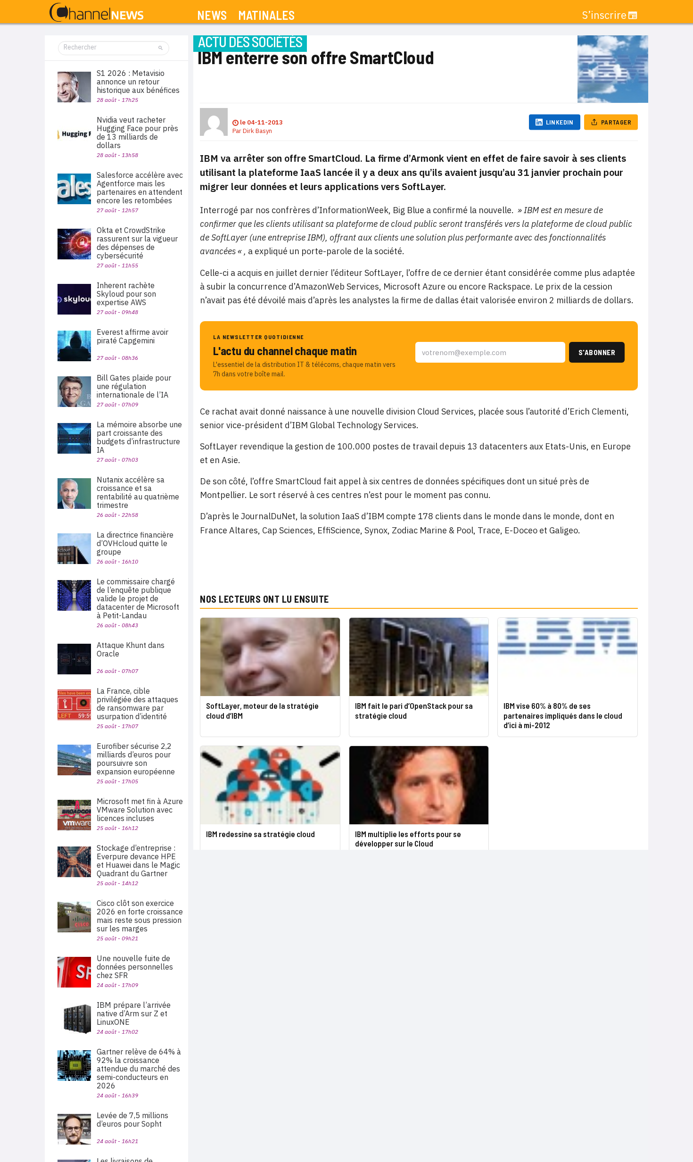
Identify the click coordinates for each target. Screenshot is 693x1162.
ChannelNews (96, 13)
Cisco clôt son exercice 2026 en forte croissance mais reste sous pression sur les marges (140, 915)
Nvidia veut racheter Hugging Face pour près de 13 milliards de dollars (137, 132)
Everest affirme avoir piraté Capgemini (132, 336)
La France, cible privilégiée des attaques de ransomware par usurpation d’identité (137, 703)
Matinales (266, 15)
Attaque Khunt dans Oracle (131, 649)
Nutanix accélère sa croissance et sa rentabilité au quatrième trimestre (138, 492)
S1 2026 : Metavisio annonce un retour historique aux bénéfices (138, 81)
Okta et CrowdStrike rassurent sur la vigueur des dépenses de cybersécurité (137, 242)
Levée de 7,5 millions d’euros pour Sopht (132, 1120)
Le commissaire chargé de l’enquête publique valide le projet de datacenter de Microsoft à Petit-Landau (138, 598)
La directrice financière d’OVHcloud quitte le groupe (135, 543)
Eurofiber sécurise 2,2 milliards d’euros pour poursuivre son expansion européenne (136, 758)
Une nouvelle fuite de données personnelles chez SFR (135, 967)
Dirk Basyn (257, 131)
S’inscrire (604, 15)
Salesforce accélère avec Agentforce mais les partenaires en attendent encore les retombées (140, 187)
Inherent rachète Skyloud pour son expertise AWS (126, 294)
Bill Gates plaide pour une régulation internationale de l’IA (134, 386)
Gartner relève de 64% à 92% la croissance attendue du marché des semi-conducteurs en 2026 (139, 1068)
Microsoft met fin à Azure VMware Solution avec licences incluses (140, 810)
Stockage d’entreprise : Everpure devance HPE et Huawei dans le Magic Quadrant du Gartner (138, 860)
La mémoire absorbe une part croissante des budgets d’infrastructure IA (139, 437)
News (212, 15)
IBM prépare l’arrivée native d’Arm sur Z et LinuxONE (134, 1013)
